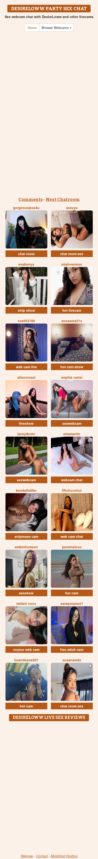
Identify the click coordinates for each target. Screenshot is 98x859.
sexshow (26, 593)
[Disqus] (49, 783)
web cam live (26, 366)
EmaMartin (71, 433)
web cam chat (72, 536)
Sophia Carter (72, 377)
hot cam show (71, 366)
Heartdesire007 (26, 660)
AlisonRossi (26, 377)
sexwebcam (71, 423)
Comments (31, 199)
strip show (26, 310)
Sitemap (27, 856)
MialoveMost (71, 264)
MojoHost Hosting (64, 856)
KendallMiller (26, 490)
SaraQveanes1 (71, 603)
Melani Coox (26, 603)
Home (32, 27)
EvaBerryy (26, 264)
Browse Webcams (56, 27)
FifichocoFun (72, 490)
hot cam (71, 593)
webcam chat (72, 479)
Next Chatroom (63, 199)
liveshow (26, 423)
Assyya (72, 207)
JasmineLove (72, 546)
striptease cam (26, 536)
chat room (26, 253)
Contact (42, 856)
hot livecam (71, 310)
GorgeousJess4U (26, 207)
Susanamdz (72, 660)
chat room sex (71, 253)
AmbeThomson (26, 546)
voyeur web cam (26, 649)
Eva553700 (26, 320)
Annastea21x (71, 320)
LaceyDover (26, 433)
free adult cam (71, 649)
